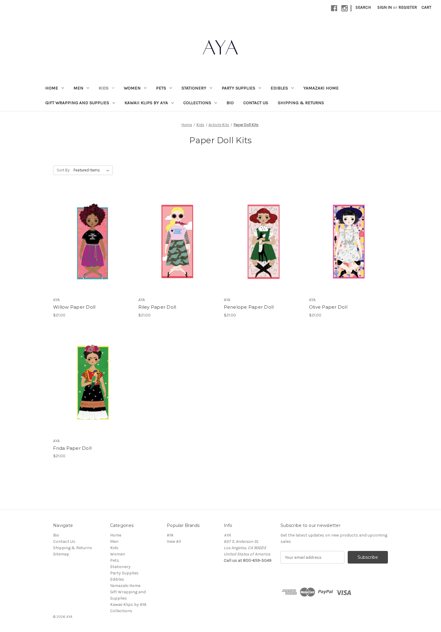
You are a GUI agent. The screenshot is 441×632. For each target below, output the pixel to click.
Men (78, 88)
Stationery (194, 88)
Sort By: (63, 170)
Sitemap (61, 554)
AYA (170, 535)
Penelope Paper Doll (249, 307)
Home (51, 88)
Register (407, 7)
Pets (161, 88)
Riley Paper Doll (157, 307)
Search (363, 7)
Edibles (279, 88)
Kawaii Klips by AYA (146, 102)
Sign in (384, 7)
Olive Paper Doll (328, 307)
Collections (197, 102)
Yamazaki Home (321, 88)
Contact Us (255, 102)
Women (132, 88)
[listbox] (92, 170)
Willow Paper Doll (74, 307)
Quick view (91, 230)
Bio (230, 102)
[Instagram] (344, 8)
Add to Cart (92, 252)
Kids (104, 88)
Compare (90, 241)
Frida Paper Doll (72, 448)
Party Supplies (238, 88)
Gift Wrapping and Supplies (77, 102)
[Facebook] (334, 8)
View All (174, 541)
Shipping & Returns (301, 102)
